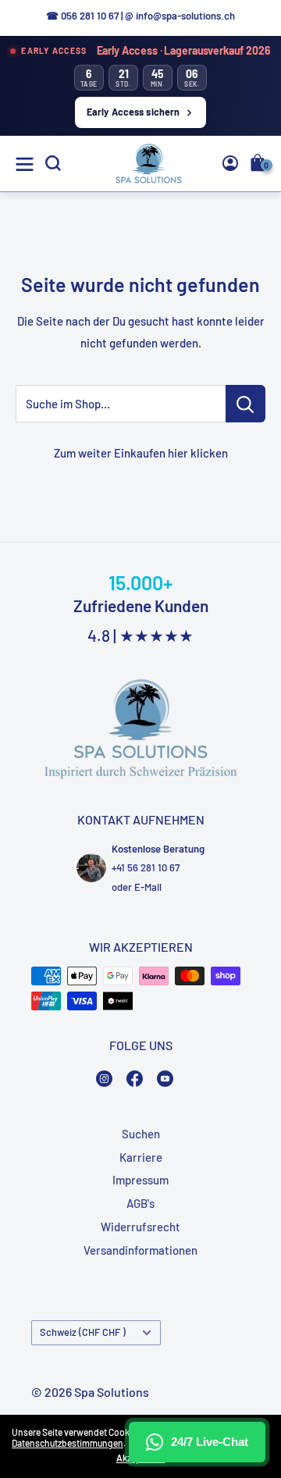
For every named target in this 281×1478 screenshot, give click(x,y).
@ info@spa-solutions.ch (180, 15)
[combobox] (243, 282)
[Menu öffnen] (25, 164)
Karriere (140, 1157)
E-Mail (148, 887)
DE (240, 282)
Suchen (141, 1134)
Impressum (140, 1180)
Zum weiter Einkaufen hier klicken (141, 453)
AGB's (140, 1203)
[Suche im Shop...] (245, 403)
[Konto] (230, 163)
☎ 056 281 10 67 (82, 15)
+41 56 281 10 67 (146, 867)
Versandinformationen (140, 1250)
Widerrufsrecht (140, 1227)
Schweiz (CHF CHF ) (83, 1332)
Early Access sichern (133, 111)
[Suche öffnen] (53, 163)
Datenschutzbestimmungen (67, 1442)
